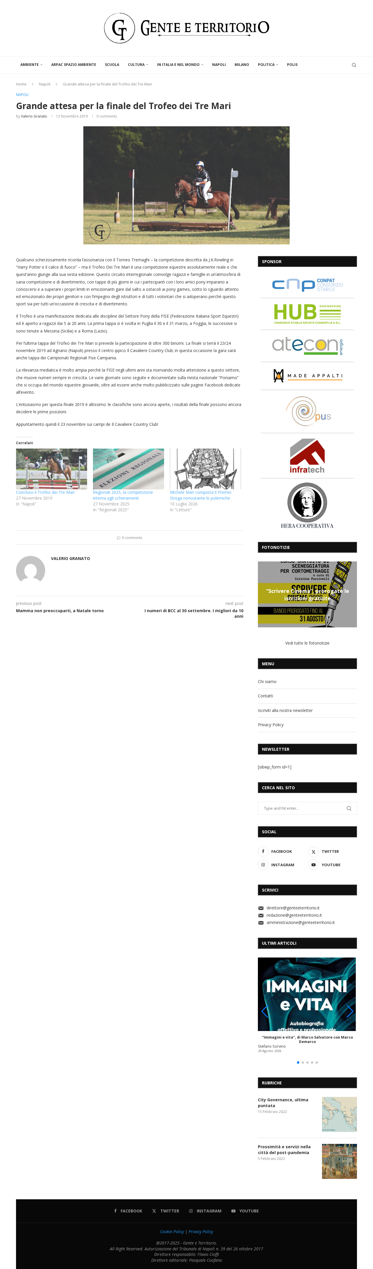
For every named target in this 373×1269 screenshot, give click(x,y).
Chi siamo (267, 681)
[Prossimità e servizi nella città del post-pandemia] (339, 1161)
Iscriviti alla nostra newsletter (285, 710)
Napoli (219, 64)
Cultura (136, 64)
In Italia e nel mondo (178, 64)
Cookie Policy (172, 1231)
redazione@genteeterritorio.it (294, 915)
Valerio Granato (34, 116)
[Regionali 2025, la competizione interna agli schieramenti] (128, 469)
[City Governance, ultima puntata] (339, 1114)
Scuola (112, 64)
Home (21, 84)
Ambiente (29, 64)
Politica (266, 64)
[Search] (354, 65)
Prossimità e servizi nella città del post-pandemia (284, 1149)
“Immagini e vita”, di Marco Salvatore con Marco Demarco (307, 1039)
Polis (292, 64)
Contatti (265, 696)
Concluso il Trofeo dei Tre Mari (45, 492)
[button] (263, 594)
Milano (242, 64)
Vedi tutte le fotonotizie (307, 643)
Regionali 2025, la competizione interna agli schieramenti (123, 495)
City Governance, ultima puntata (283, 1102)
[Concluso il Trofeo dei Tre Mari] (51, 469)
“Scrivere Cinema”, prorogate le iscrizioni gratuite (307, 594)
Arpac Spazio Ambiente (73, 64)
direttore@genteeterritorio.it (293, 908)
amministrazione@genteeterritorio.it (301, 922)
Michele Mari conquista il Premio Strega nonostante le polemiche (200, 495)
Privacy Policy (271, 724)
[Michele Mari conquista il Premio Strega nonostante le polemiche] (205, 469)
